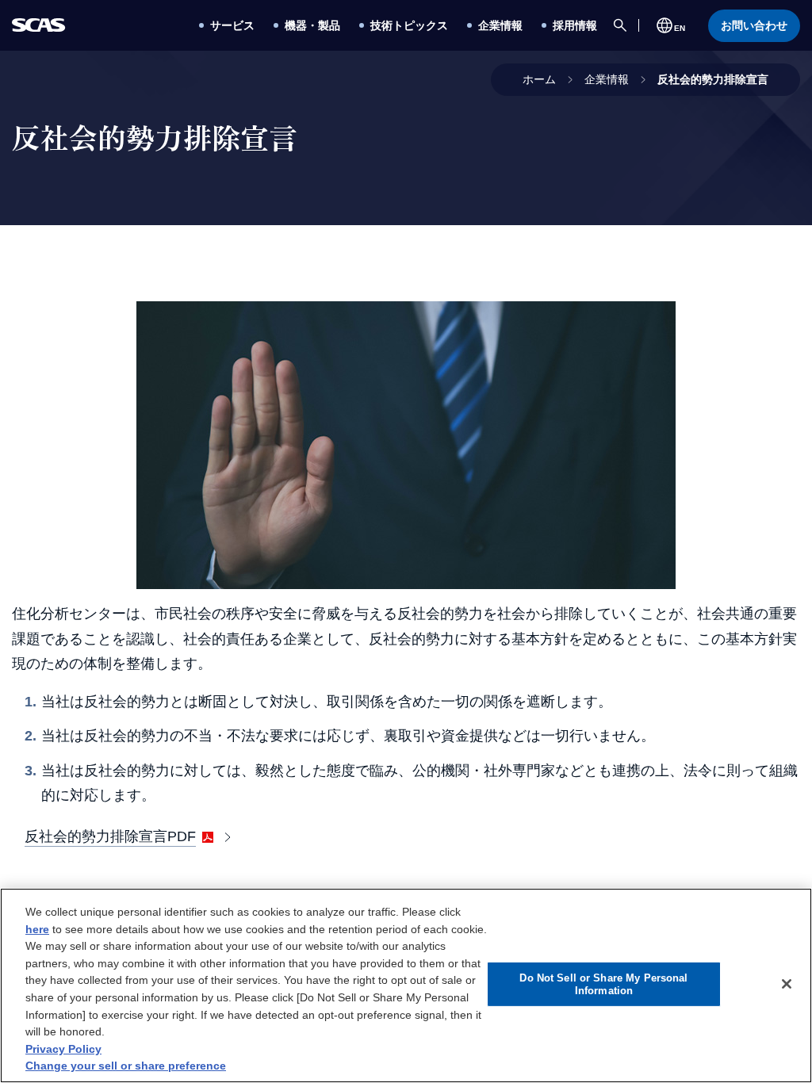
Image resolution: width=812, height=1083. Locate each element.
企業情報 (606, 79)
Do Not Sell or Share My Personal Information (603, 984)
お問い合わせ (754, 25)
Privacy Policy (63, 1049)
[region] (406, 985)
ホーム (539, 79)
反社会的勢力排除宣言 (712, 79)
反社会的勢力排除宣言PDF (110, 836)
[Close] (786, 983)
